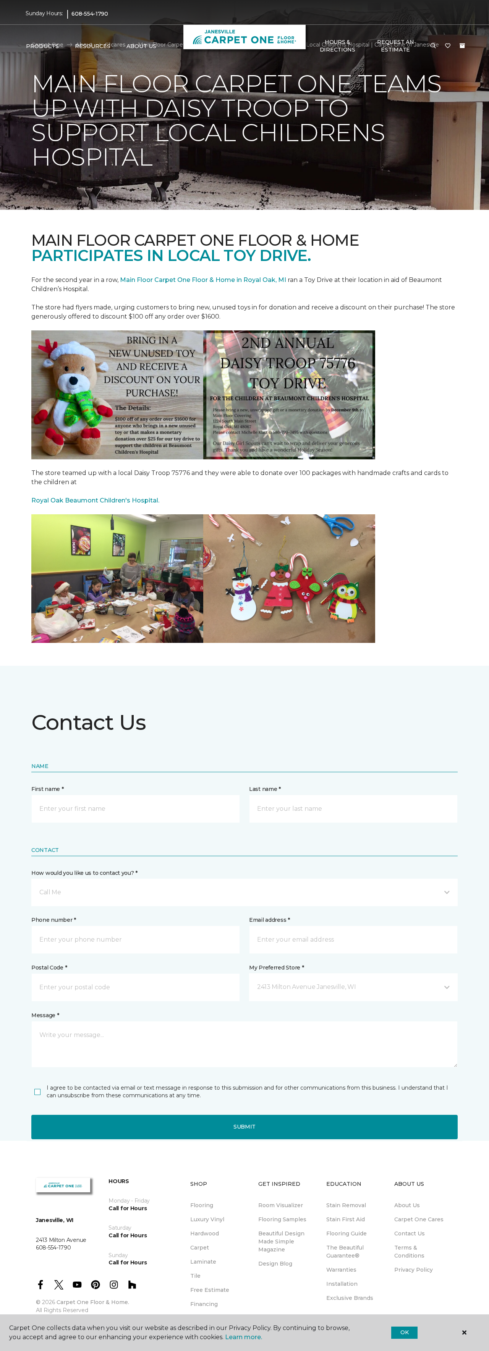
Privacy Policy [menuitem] (413, 1269)
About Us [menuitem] (407, 1205)
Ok (404, 1332)
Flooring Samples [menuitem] (282, 1219)
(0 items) (462, 45)
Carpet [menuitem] (199, 1247)
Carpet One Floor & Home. (93, 1302)
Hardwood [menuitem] (204, 1233)
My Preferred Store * (276, 967)
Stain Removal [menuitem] (346, 1205)
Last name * (265, 789)
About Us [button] (141, 46)
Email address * (269, 920)
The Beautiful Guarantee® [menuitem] (345, 1251)
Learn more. (243, 1337)
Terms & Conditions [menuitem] (409, 1251)
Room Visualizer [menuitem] (280, 1205)
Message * (45, 1015)
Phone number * (53, 920)
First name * (47, 789)
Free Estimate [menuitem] (209, 1290)
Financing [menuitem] (204, 1304)
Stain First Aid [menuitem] (345, 1219)
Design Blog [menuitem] (275, 1263)
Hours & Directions (337, 46)
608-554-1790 (89, 13)
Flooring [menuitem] (201, 1205)
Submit (244, 1126)
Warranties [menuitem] (341, 1269)
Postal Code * (49, 967)
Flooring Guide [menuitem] (346, 1233)
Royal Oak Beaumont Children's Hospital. (95, 500)
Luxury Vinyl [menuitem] (207, 1219)
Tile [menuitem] (195, 1275)
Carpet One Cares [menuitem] (419, 1219)
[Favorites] (447, 46)
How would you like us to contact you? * (84, 873)
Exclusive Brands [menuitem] (349, 1298)
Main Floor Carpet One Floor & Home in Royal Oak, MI (204, 279)
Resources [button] (92, 46)
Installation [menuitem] (342, 1283)
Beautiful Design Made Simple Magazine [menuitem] (281, 1241)
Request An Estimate (395, 46)
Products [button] (42, 46)
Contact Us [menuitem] (409, 1233)
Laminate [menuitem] (203, 1261)
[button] (433, 46)
